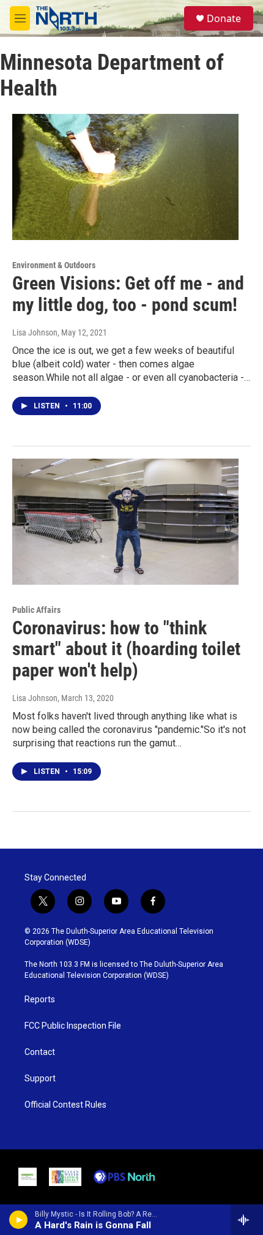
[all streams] (247, 1219)
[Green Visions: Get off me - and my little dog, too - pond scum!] (125, 177)
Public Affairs (36, 610)
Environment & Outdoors (53, 265)
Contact (39, 1052)
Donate (224, 18)
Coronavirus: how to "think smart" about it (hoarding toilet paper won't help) (126, 649)
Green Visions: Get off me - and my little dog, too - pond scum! (128, 293)
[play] (18, 1220)
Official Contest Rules (65, 1104)
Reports (39, 999)
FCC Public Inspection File (72, 1025)
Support (40, 1078)
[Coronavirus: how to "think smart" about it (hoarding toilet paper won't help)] (125, 522)
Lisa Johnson (34, 332)
